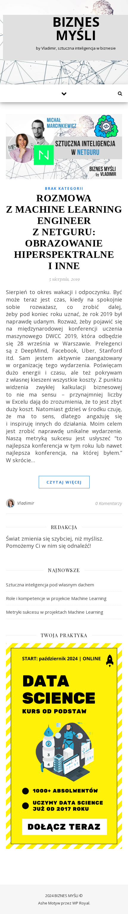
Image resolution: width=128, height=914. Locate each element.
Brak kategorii (64, 188)
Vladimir (26, 503)
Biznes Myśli (76, 28)
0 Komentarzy (108, 503)
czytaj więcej (64, 482)
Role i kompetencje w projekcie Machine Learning (56, 598)
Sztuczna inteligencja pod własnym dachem (50, 585)
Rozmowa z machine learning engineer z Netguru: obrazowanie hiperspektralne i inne (64, 232)
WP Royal (80, 903)
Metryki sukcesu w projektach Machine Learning (54, 612)
